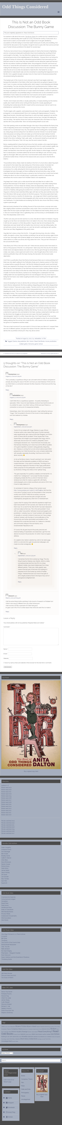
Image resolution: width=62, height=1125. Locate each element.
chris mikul (57, 1026)
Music (23, 1086)
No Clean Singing (6, 951)
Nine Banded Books (7, 911)
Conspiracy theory (17, 1029)
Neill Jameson (5, 949)
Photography (25, 1092)
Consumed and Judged (8, 899)
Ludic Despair (5, 1002)
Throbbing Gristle (6, 959)
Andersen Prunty (6, 849)
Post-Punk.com (6, 955)
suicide (43, 1039)
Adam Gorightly (6, 847)
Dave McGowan (6, 862)
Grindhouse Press (6, 907)
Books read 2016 (6, 802)
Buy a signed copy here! (31, 771)
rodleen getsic (23, 344)
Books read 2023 (6, 787)
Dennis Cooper (5, 864)
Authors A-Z (5, 785)
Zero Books (4, 920)
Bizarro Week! (31, 1026)
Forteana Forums (6, 994)
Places (23, 1096)
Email (5, 653)
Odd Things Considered (25, 6)
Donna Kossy (5, 866)
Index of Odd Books (7, 909)
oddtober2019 (36, 1036)
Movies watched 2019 (7, 829)
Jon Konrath (5, 876)
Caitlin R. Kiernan (6, 858)
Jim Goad (4, 874)
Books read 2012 (6, 810)
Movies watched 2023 (8, 821)
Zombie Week (15, 1041)
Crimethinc (4, 901)
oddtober (30, 1036)
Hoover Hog (5, 996)
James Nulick (5, 870)
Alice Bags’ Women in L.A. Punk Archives (13, 934)
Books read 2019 (6, 796)
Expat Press (4, 903)
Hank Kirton (4, 868)
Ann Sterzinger (5, 851)
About (6, 1082)
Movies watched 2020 (8, 827)
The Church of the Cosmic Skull (10, 942)
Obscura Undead (6, 1004)
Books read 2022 (6, 789)
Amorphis (4, 936)
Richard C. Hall (5, 1006)
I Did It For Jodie (6, 998)
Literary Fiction (17, 1034)
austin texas (7, 1026)
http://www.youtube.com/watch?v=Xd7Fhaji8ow (28, 490)
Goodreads (11, 1107)
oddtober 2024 (50, 1036)
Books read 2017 (6, 800)
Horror (31, 341)
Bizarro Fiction (21, 1026)
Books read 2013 (6, 808)
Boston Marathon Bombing (43, 1026)
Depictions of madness (28, 1029)
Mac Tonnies (5, 879)
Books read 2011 (6, 812)
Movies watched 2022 (8, 823)
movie (47, 341)
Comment (6, 627)
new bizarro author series (43, 1034)
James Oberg (5, 1000)
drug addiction (22, 341)
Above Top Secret (6, 991)
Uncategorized (6, 1041)
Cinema (15, 341)
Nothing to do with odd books (9, 1036)
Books (23, 1076)
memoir (22, 1034)
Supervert (4, 883)
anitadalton (38, 338)
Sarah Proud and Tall (7, 1010)
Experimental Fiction (37, 1029)
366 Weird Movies (6, 973)
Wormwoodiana (6, 918)
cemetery (52, 1026)
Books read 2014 (6, 806)
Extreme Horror (46, 1029)
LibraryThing (11, 1112)
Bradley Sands (5, 856)
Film (44, 338)
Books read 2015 (6, 804)
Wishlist (10, 1117)
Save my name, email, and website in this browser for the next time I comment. (28, 663)
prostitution (53, 341)
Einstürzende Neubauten (8, 944)
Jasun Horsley (5, 872)
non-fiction (55, 1034)
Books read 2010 (6, 814)
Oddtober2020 (43, 1036)
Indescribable (34, 1031)
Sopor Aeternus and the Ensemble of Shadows (15, 957)
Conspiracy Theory (27, 1079)
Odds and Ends (25, 1089)
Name (5, 649)
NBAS (33, 1034)
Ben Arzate (4, 853)
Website (5, 658)
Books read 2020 (6, 794)
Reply (7, 390)
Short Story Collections (28, 1039)
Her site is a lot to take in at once (23, 308)
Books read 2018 (6, 798)
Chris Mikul (4, 860)
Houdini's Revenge (21, 1031)
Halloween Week (7, 1031)
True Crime (47, 1039)
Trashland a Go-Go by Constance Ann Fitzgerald (16, 353)
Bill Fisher (4, 938)
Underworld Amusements (9, 916)
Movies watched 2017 (7, 833)
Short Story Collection (14, 1039)
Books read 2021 (6, 792)
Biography (12, 1026)
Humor (29, 1031)
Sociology (40, 1039)
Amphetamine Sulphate (8, 897)
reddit (8, 1039)
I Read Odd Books (39, 341)
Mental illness (28, 1034)
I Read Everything (44, 1031)
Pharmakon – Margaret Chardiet (10, 953)
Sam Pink (4, 881)
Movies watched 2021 (7, 825)
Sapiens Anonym (6, 1008)
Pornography (57, 1036)
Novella (24, 1036)
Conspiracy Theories (6, 1029)
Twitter (9, 1098)
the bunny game (33, 344)
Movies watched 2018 (7, 831)
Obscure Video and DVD (8, 975)
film (28, 341)
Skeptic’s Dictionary (7, 1012)
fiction (53, 1029)
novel (20, 1036)
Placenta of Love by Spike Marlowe (49, 353)
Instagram (10, 1102)
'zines (3, 1026)
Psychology (3, 1039)
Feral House (4, 905)
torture (41, 344)
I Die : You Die (5, 946)
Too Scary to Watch (7, 977)
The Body (4, 940)
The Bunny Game (30, 36)
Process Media (5, 914)
